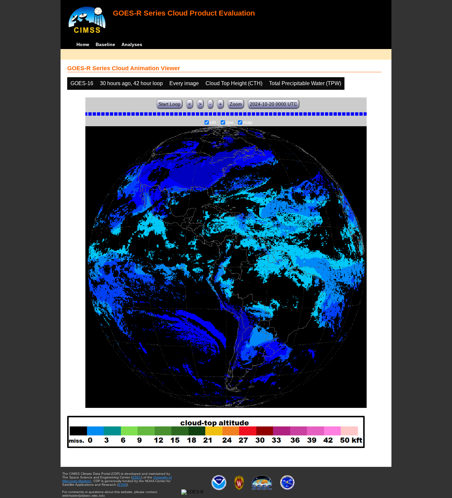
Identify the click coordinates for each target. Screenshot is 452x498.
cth (213, 122)
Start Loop (169, 104)
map (247, 122)
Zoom (236, 104)
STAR (122, 484)
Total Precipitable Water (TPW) (305, 83)
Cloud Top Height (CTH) (233, 83)
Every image (184, 83)
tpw (229, 122)
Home (82, 44)
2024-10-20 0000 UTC (273, 104)
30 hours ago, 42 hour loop (131, 83)
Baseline (105, 44)
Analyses (131, 44)
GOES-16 (81, 83)
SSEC (136, 477)
